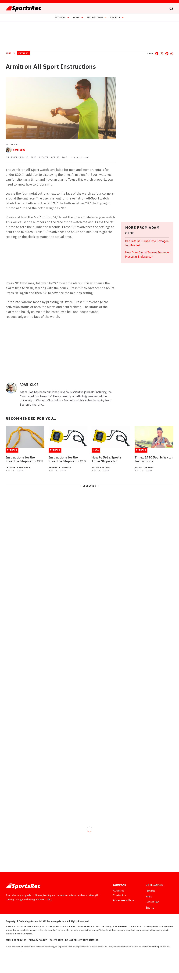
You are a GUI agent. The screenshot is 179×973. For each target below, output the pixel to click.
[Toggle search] (171, 8)
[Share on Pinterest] (166, 53)
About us (118, 890)
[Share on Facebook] (156, 53)
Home (8, 53)
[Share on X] (161, 53)
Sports (115, 17)
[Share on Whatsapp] (171, 53)
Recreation (95, 17)
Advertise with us (123, 900)
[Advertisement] (76, 347)
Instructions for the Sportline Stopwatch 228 (24, 459)
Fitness (60, 17)
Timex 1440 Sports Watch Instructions (154, 459)
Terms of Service (16, 940)
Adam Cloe (19, 150)
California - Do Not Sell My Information (74, 940)
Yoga (76, 17)
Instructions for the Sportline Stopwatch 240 (67, 459)
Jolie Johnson (144, 467)
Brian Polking (101, 467)
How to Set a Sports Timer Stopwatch (106, 459)
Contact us (120, 895)
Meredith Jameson (60, 467)
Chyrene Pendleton (18, 467)
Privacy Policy (38, 940)
